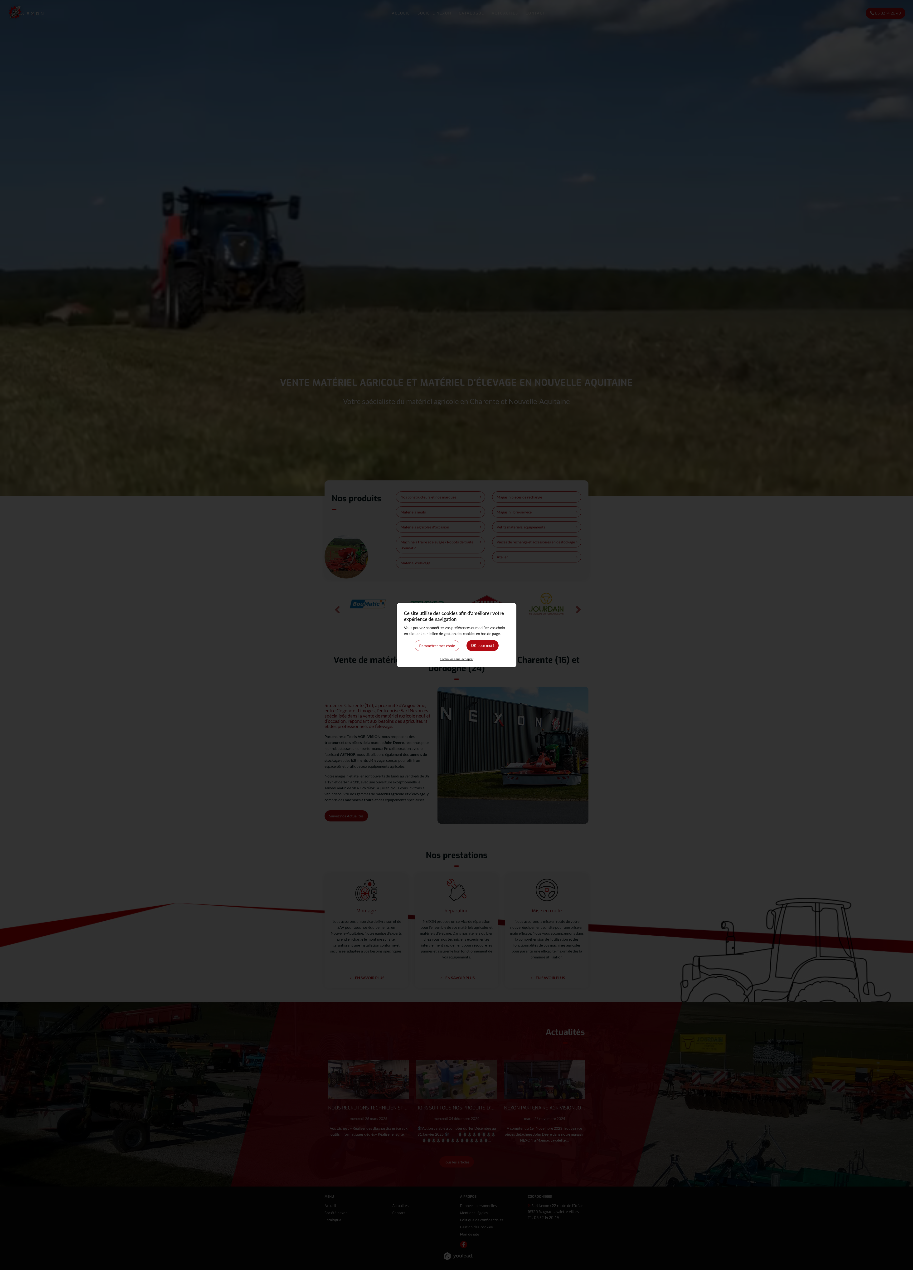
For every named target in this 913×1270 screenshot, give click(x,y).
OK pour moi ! (482, 646)
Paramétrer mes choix (437, 645)
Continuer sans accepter (456, 659)
